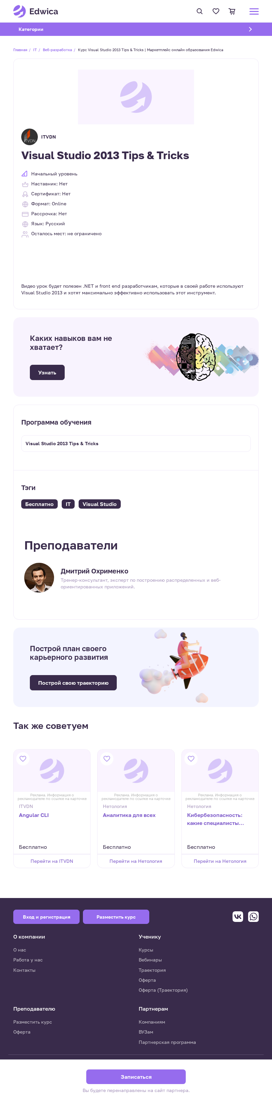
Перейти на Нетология (135, 861)
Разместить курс (32, 1021)
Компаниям (152, 1021)
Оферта (147, 979)
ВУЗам (146, 1031)
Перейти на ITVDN (52, 861)
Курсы (146, 949)
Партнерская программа (167, 1042)
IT (35, 50)
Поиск (200, 11)
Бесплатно (39, 504)
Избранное (217, 11)
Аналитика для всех (129, 815)
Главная (20, 50)
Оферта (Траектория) (163, 989)
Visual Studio (100, 504)
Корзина (233, 11)
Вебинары (150, 959)
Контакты (24, 969)
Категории (39, 29)
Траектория (152, 969)
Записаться (136, 1076)
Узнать (47, 372)
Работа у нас (28, 959)
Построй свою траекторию (73, 682)
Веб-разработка (57, 50)
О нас (19, 949)
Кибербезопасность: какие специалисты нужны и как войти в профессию (214, 820)
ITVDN (48, 137)
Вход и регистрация (46, 917)
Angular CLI (34, 815)
